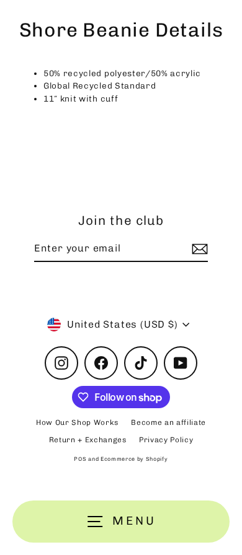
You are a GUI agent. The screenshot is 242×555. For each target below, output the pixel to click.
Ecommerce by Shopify (134, 459)
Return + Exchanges (88, 439)
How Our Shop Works (77, 422)
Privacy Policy (166, 439)
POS (80, 459)
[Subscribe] (198, 249)
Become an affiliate (168, 422)
